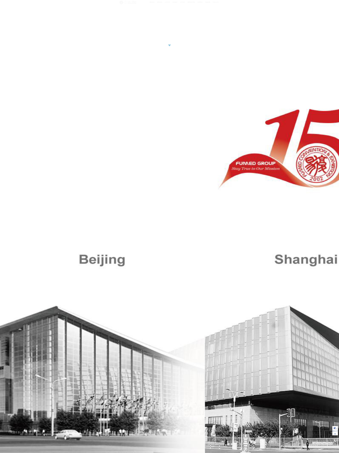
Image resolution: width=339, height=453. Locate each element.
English (215, 2)
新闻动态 (159, 2)
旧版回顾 (207, 2)
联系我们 (200, 2)
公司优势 (182, 2)
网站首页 (152, 2)
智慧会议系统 (191, 2)
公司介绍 (167, 2)
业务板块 (174, 2)
